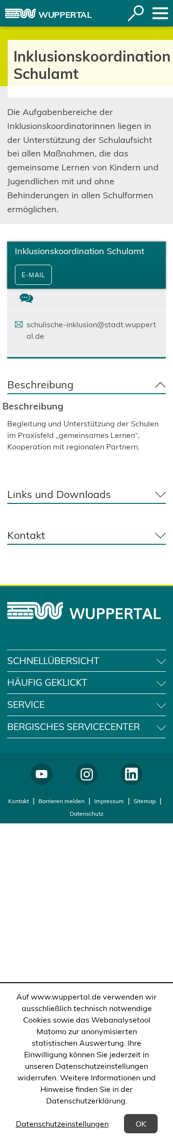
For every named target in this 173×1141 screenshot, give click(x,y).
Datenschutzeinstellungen (62, 1123)
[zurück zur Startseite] (20, 13)
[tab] (26, 299)
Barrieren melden (61, 801)
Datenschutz (86, 813)
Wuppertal (65, 14)
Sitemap (145, 801)
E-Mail (33, 275)
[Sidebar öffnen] (160, 13)
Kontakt (18, 801)
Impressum (109, 801)
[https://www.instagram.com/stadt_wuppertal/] (87, 774)
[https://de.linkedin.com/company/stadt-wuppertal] (131, 774)
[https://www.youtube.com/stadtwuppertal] (42, 774)
